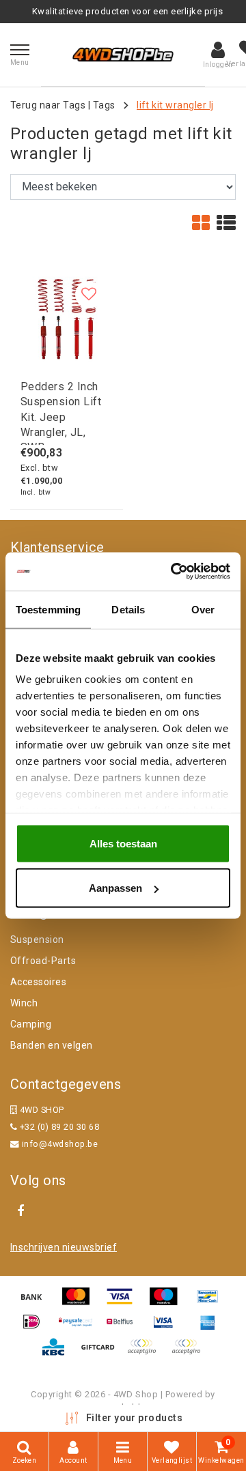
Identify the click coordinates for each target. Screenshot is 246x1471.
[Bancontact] (211, 1302)
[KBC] (58, 1353)
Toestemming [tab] (48, 609)
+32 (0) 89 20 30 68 (58, 1127)
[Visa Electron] (168, 1328)
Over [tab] (203, 609)
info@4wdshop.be (60, 1144)
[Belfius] (124, 1328)
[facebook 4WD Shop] (20, 1211)
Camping (30, 1024)
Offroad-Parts (43, 960)
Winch (24, 1002)
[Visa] (124, 1302)
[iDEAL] (36, 1328)
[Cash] (102, 1353)
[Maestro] (168, 1302)
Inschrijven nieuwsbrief (63, 1247)
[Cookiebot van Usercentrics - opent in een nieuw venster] (173, 572)
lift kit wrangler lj (175, 105)
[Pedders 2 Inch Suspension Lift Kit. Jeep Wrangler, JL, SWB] (66, 317)
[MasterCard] (80, 1302)
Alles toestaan (123, 843)
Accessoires (38, 981)
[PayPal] (146, 1353)
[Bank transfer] (36, 1302)
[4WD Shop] (123, 54)
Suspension (37, 939)
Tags (104, 105)
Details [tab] (128, 609)
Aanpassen (115, 888)
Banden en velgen (51, 1045)
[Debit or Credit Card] (189, 1353)
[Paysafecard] (80, 1328)
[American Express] (211, 1328)
